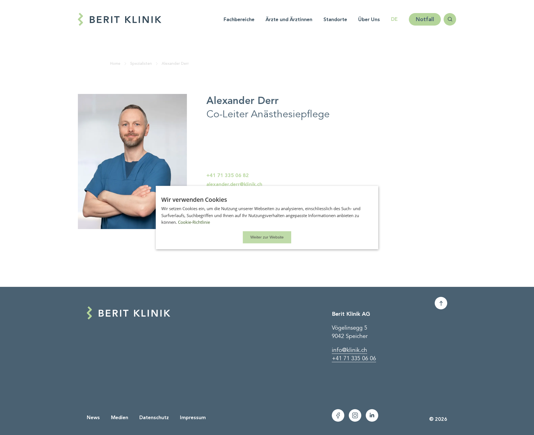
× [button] (267, 237)
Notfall (425, 19)
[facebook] (338, 415)
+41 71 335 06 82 (227, 175)
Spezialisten (141, 63)
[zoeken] (450, 19)
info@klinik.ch (349, 350)
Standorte (335, 19)
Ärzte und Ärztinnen (289, 19)
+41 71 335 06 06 (354, 358)
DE (394, 19)
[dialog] (267, 217)
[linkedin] (372, 415)
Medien (119, 417)
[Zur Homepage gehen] (132, 19)
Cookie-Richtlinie (194, 222)
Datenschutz (154, 417)
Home (115, 63)
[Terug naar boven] (441, 303)
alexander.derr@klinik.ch (234, 184)
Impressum (193, 417)
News (93, 417)
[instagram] (355, 415)
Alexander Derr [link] (175, 63)
